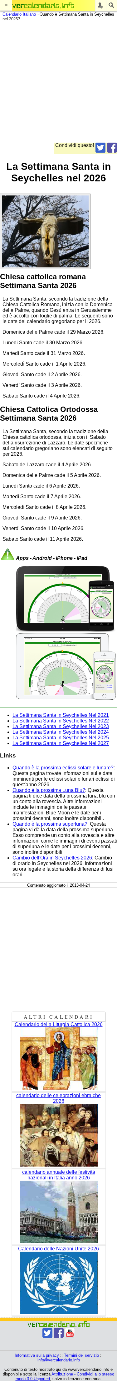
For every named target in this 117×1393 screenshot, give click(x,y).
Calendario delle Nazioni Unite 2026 (58, 1248)
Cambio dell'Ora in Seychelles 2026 (52, 857)
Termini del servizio (81, 1355)
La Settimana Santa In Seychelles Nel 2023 (60, 726)
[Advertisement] (58, 84)
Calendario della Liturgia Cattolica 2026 (59, 1024)
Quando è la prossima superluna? (49, 824)
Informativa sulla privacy (37, 1355)
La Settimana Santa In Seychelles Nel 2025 (60, 737)
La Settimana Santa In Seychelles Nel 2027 (60, 743)
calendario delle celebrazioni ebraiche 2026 (58, 1098)
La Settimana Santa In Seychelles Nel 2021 (60, 715)
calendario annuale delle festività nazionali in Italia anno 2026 (58, 1174)
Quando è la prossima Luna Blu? (48, 790)
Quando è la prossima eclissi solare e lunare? (63, 767)
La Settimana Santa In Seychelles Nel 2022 (60, 720)
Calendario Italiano (19, 14)
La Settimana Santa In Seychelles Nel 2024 (60, 732)
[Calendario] (43, 5)
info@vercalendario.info (58, 1360)
